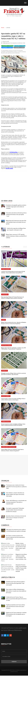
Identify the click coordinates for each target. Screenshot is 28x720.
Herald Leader (9, 168)
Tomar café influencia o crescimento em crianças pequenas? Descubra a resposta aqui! (16, 502)
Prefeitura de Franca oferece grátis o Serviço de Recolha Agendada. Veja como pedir (15, 583)
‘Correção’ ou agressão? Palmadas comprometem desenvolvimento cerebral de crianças (15, 510)
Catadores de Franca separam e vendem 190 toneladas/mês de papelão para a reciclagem (16, 614)
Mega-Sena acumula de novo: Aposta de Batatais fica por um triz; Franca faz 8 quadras (13, 323)
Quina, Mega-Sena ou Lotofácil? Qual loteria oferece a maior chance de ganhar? (12, 450)
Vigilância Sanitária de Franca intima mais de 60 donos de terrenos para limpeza (15, 606)
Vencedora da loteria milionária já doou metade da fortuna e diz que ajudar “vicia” (16, 214)
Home (2, 27)
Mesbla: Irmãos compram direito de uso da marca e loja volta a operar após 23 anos (21, 546)
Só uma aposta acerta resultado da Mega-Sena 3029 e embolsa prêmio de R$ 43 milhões (13, 424)
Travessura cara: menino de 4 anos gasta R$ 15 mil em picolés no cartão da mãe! (16, 486)
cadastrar (14, 661)
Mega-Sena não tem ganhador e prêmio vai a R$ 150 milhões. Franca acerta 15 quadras (13, 348)
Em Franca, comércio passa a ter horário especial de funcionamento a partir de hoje (15, 537)
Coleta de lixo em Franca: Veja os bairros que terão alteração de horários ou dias (16, 599)
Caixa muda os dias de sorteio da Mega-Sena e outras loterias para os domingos (13, 399)
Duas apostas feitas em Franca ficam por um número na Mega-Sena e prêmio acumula (12, 297)
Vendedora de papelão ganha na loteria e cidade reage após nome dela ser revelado (16, 207)
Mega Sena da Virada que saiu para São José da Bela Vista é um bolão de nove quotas (16, 222)
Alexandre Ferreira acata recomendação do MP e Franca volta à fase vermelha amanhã (21, 568)
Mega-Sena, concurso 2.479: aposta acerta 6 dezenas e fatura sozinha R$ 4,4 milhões (16, 236)
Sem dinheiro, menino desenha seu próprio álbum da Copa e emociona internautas (15, 494)
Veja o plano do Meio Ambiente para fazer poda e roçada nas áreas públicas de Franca (16, 591)
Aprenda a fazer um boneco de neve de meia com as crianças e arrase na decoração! (16, 517)
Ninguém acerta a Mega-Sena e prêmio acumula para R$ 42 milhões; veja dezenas (13, 374)
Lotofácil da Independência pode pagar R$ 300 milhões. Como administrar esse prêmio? (13, 272)
